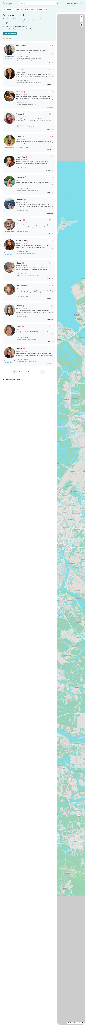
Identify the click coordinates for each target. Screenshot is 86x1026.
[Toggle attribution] (83, 1023)
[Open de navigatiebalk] (81, 3)
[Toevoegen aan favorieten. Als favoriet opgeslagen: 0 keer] (51, 157)
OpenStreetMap (77, 1023)
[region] (71, 519)
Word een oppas (72, 3)
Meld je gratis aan (10, 33)
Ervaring (18, 9)
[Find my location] (81, 25)
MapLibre (70, 1023)
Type (7, 9)
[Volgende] (42, 372)
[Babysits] (8, 3)
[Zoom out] (81, 20)
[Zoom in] (81, 17)
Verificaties (30, 9)
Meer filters (42, 9)
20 (38, 371)
